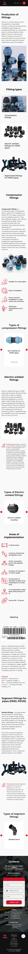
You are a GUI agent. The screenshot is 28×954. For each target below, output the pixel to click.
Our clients (14, 946)
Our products (14, 938)
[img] (4, 3)
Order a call (14, 902)
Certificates (14, 941)
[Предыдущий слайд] (1, 350)
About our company (14, 935)
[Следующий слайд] (27, 350)
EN (20, 3)
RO (17, 3)
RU (15, 3)
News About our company (14, 943)
